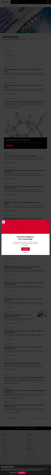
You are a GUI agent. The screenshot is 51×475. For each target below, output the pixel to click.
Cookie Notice (39, 470)
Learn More (25, 249)
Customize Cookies (13, 472)
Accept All (22, 472)
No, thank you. (25, 252)
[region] (25, 470)
